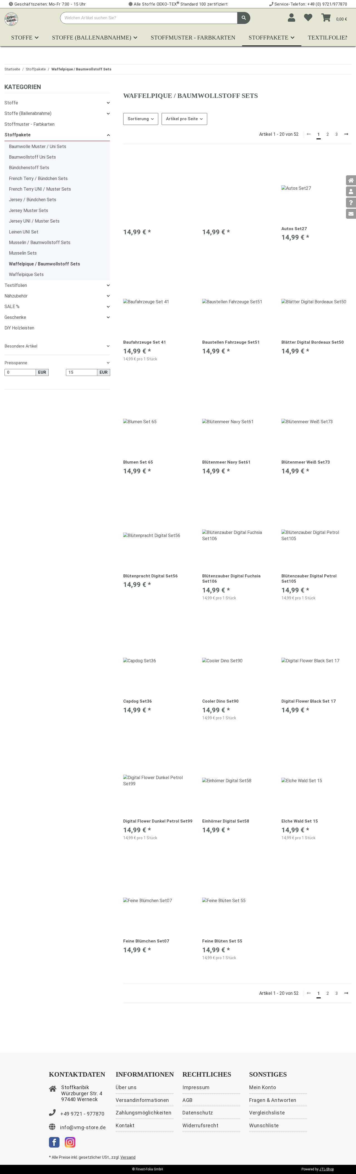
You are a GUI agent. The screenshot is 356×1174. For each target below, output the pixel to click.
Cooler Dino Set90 (220, 701)
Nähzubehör (16, 296)
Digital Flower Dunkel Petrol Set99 (157, 821)
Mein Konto (262, 1087)
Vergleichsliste (267, 1113)
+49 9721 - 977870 (82, 1114)
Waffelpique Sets (26, 274)
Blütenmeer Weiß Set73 (305, 462)
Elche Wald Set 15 (299, 821)
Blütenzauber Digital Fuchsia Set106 (231, 579)
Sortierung (138, 118)
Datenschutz (197, 1113)
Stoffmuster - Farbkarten (29, 124)
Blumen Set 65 (138, 462)
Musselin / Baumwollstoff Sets (39, 242)
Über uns (126, 1087)
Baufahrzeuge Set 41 (144, 342)
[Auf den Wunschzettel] (184, 162)
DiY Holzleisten (19, 328)
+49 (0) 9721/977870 (327, 4)
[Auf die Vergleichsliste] (169, 162)
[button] (291, 18)
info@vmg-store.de (83, 1127)
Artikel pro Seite (182, 118)
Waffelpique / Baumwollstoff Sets (44, 264)
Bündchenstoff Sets (29, 167)
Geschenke (15, 317)
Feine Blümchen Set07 (146, 941)
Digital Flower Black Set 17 (308, 701)
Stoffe (11, 102)
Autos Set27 (294, 228)
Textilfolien (15, 285)
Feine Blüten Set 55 (222, 941)
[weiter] (346, 134)
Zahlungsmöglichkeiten (143, 1113)
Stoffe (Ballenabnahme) (27, 113)
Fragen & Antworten (272, 1100)
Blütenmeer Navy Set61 (226, 462)
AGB (187, 1100)
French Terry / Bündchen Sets (38, 178)
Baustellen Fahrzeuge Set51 (231, 342)
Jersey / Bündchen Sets (32, 199)
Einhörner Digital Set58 (225, 821)
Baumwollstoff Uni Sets (32, 157)
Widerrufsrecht (200, 1125)
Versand (127, 1157)
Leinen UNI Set (23, 232)
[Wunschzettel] (308, 18)
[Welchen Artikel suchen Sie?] (243, 18)
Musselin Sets (23, 253)
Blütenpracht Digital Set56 (150, 576)
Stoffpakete (17, 134)
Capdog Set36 (137, 701)
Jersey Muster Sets (28, 210)
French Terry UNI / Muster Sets (40, 189)
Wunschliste (264, 1125)
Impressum (196, 1087)
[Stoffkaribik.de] (11, 18)
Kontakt (125, 1125)
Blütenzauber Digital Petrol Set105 (309, 579)
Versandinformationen (142, 1100)
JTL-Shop (326, 1169)
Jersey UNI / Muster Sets (34, 221)
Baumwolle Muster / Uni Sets (37, 146)
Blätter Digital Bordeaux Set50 (312, 342)
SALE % (11, 306)
